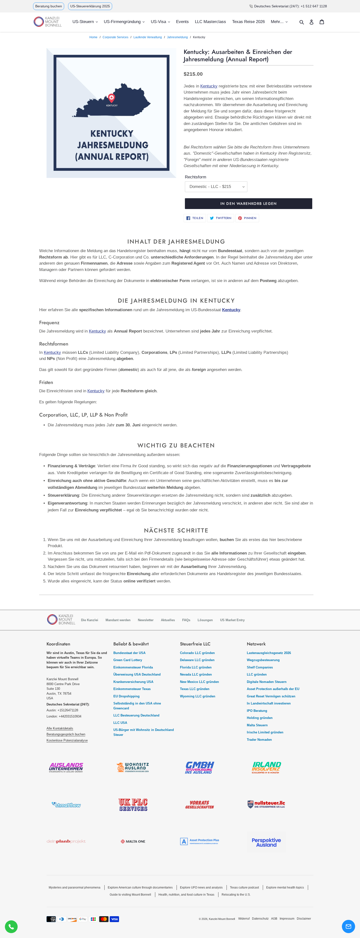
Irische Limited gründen (265, 732)
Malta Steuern (257, 725)
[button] (348, 926)
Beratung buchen (48, 6)
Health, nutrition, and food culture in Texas (186, 894)
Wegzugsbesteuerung (263, 660)
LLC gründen (257, 674)
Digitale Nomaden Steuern (267, 682)
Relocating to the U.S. (236, 894)
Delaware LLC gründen (197, 660)
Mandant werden (118, 620)
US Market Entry (232, 620)
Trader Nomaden (259, 739)
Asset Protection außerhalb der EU (273, 689)
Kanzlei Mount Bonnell (222, 918)
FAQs (186, 620)
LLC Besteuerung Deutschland (136, 715)
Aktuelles (168, 620)
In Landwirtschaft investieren (269, 703)
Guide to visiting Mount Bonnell (130, 894)
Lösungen (205, 620)
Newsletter (146, 620)
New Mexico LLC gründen (199, 682)
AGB (274, 918)
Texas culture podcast (244, 887)
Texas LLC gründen (194, 689)
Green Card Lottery (127, 660)
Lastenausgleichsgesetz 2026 (269, 653)
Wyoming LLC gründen (197, 696)
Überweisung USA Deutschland (137, 674)
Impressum (287, 918)
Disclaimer (304, 918)
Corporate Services (115, 37)
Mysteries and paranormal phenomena (74, 887)
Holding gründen (260, 718)
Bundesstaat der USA (129, 653)
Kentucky (208, 86)
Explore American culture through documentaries (140, 887)
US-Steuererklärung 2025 (90, 6)
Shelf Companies (260, 667)
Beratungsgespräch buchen (66, 734)
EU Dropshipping (126, 696)
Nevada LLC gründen (196, 674)
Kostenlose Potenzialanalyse (67, 740)
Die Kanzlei (89, 620)
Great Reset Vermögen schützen (271, 696)
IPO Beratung (257, 711)
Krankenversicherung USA (133, 682)
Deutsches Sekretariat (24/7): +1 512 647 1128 (290, 6)
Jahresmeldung (177, 37)
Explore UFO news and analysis (201, 887)
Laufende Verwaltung (147, 37)
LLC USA (120, 723)
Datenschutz (260, 918)
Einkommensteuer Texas (132, 689)
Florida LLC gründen (196, 667)
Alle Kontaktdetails (60, 728)
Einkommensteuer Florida (133, 667)
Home (93, 37)
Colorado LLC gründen (197, 653)
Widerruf (244, 918)
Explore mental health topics (285, 887)
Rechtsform (195, 177)
